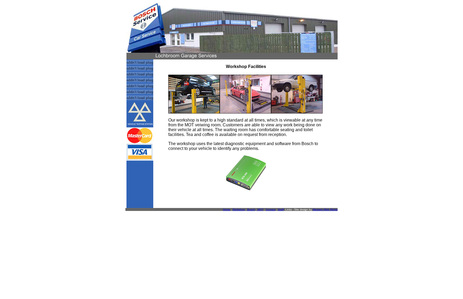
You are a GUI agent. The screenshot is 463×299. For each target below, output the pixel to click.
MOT (260, 209)
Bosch (251, 209)
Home (226, 209)
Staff (281, 209)
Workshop (239, 209)
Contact (270, 209)
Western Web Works (325, 209)
